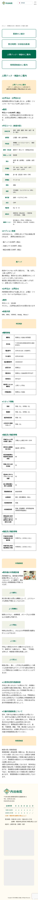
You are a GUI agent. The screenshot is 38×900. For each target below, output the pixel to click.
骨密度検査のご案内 (19, 65)
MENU (35, 3)
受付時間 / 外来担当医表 (19, 44)
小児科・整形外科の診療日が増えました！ (16, 815)
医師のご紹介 (19, 34)
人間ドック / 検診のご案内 (19, 54)
